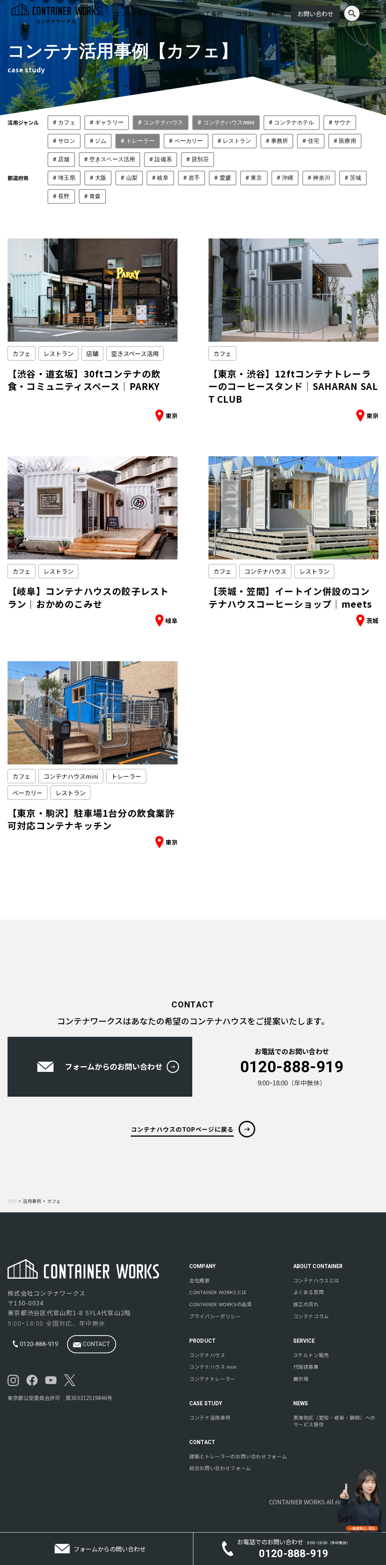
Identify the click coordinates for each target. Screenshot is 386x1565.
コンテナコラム (311, 1316)
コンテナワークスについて (149, 13)
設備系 (163, 159)
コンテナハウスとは (316, 1280)
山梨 (132, 177)
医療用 (347, 141)
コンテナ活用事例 (209, 1417)
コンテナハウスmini (229, 122)
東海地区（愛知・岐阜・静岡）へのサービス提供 (334, 1421)
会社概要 (199, 1280)
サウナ (342, 122)
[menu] (370, 13)
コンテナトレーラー (212, 1378)
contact (95, 1344)
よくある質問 (308, 1292)
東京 (256, 177)
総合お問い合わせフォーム (220, 1468)
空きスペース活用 (112, 159)
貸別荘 (199, 159)
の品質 (220, 1304)
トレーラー (140, 141)
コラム (245, 13)
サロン (66, 141)
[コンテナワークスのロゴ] (56, 13)
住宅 (313, 141)
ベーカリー (189, 141)
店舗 (63, 159)
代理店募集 (306, 1366)
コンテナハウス (163, 122)
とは (218, 1292)
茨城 (355, 177)
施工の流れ (306, 1304)
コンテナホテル (294, 122)
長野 (63, 196)
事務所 (279, 141)
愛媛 (225, 177)
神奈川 (321, 177)
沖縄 (287, 177)
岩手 (194, 177)
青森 (95, 196)
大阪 (100, 177)
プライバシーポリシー (215, 1316)
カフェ (66, 122)
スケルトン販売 (311, 1355)
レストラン (237, 141)
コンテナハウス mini (213, 1366)
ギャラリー (109, 122)
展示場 (276, 13)
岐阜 (162, 177)
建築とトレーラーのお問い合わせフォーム (238, 1456)
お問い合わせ (315, 13)
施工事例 (211, 13)
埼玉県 (66, 177)
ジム (100, 141)
